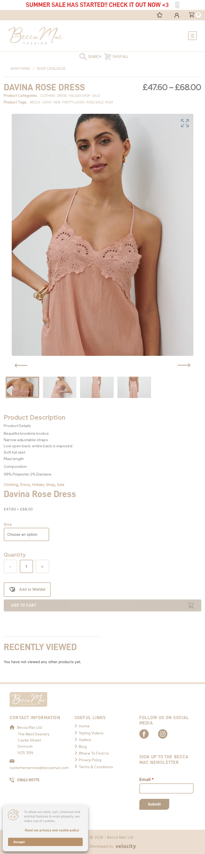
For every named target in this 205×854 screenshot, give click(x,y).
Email (146, 779)
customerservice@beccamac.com (37, 767)
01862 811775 (28, 780)
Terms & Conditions (96, 766)
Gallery (85, 739)
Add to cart (23, 605)
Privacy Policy (90, 760)
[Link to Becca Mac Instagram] (167, 733)
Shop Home (20, 69)
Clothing (11, 484)
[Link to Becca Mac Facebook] (148, 733)
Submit (154, 804)
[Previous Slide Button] (21, 365)
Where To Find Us (94, 753)
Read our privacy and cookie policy (52, 830)
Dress (25, 484)
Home (84, 726)
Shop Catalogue (51, 69)
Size (8, 524)
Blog (83, 746)
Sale (60, 484)
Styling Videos (91, 733)
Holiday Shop (43, 484)
